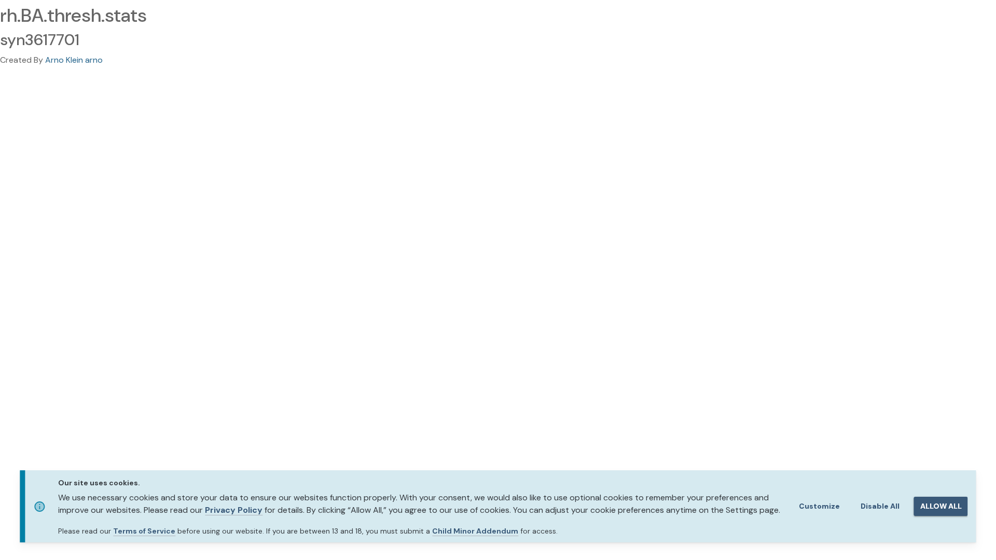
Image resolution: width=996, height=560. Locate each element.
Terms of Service (144, 531)
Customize (819, 506)
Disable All (880, 506)
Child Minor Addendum (475, 531)
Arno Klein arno (74, 59)
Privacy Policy (233, 510)
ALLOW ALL (941, 506)
